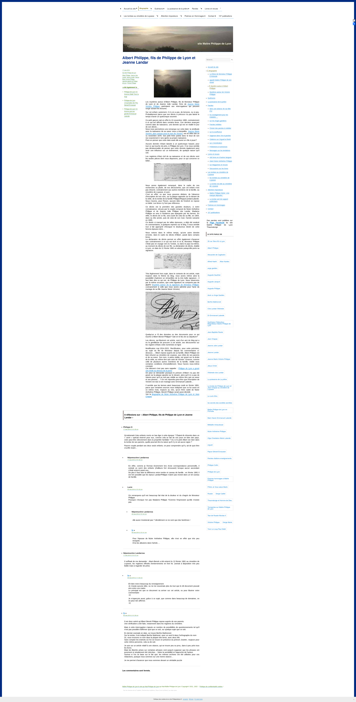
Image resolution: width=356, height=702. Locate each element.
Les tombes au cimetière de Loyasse (139, 16)
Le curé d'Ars (212, 396)
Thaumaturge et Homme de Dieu (220, 500)
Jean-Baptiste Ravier (215, 332)
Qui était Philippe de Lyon (129, 73)
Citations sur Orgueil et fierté (220, 139)
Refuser (191, 699)
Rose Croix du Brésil (162, 690)
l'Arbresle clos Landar (216, 372)
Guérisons (159, 8)
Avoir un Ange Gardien (216, 295)
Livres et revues (211, 8)
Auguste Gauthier (214, 275)
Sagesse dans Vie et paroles (220, 136)
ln (132, 530)
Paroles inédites (215, 124)
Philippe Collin (213, 465)
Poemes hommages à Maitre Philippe (218, 479)
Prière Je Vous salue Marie (218, 487)
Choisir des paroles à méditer (220, 128)
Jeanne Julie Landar (215, 345)
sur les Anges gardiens (218, 121)
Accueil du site (130, 8)
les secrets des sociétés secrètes (220, 403)
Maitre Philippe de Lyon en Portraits (217, 410)
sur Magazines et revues (219, 165)
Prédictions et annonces (218, 147)
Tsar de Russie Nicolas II (217, 515)
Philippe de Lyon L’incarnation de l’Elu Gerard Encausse (131, 102)
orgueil (210, 445)
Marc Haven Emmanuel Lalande (219, 418)
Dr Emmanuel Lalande (216, 315)
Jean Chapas (212, 339)
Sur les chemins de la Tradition (132, 690)
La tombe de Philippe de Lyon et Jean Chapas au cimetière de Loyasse (219, 387)
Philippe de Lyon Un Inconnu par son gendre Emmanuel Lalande (131, 112)
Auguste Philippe (214, 288)
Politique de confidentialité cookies (211, 686)
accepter (185, 699)
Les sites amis (172, 690)
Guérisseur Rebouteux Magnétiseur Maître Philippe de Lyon (219, 323)
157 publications (225, 16)
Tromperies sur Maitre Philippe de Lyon (219, 508)
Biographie (144, 8)
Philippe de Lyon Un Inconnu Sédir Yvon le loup (131, 94)
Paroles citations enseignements (219, 458)
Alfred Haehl (212, 261)
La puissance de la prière (177, 8)
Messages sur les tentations (220, 150)
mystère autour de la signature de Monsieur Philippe (176, 285)
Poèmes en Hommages (194, 16)
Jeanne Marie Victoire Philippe (130, 78)
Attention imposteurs (169, 16)
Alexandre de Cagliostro (216, 254)
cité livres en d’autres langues (220, 157)
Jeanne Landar (130, 77)
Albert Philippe (126, 75)
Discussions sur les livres (219, 168)
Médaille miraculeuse (215, 424)
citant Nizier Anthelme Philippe (221, 161)
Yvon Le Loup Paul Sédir (217, 529)
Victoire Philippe (131, 83)
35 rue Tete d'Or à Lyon (216, 241)
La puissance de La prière (217, 379)
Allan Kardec (224, 261)
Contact (211, 16)
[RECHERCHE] (232, 59)
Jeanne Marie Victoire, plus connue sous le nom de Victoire (172, 132)
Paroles (195, 8)
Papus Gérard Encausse (217, 451)
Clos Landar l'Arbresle (216, 308)
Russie (210, 493)
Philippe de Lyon (214, 471)
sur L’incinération (216, 143)
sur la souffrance (216, 132)
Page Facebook (217, 223)
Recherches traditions (148, 690)
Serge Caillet (220, 493)
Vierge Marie (227, 522)
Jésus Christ (212, 365)
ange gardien (212, 268)
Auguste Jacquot (214, 281)
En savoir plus (199, 699)
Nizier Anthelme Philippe (217, 431)
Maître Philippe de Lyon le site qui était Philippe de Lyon (140, 686)
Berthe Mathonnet (214, 302)
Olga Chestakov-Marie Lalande (219, 438)
